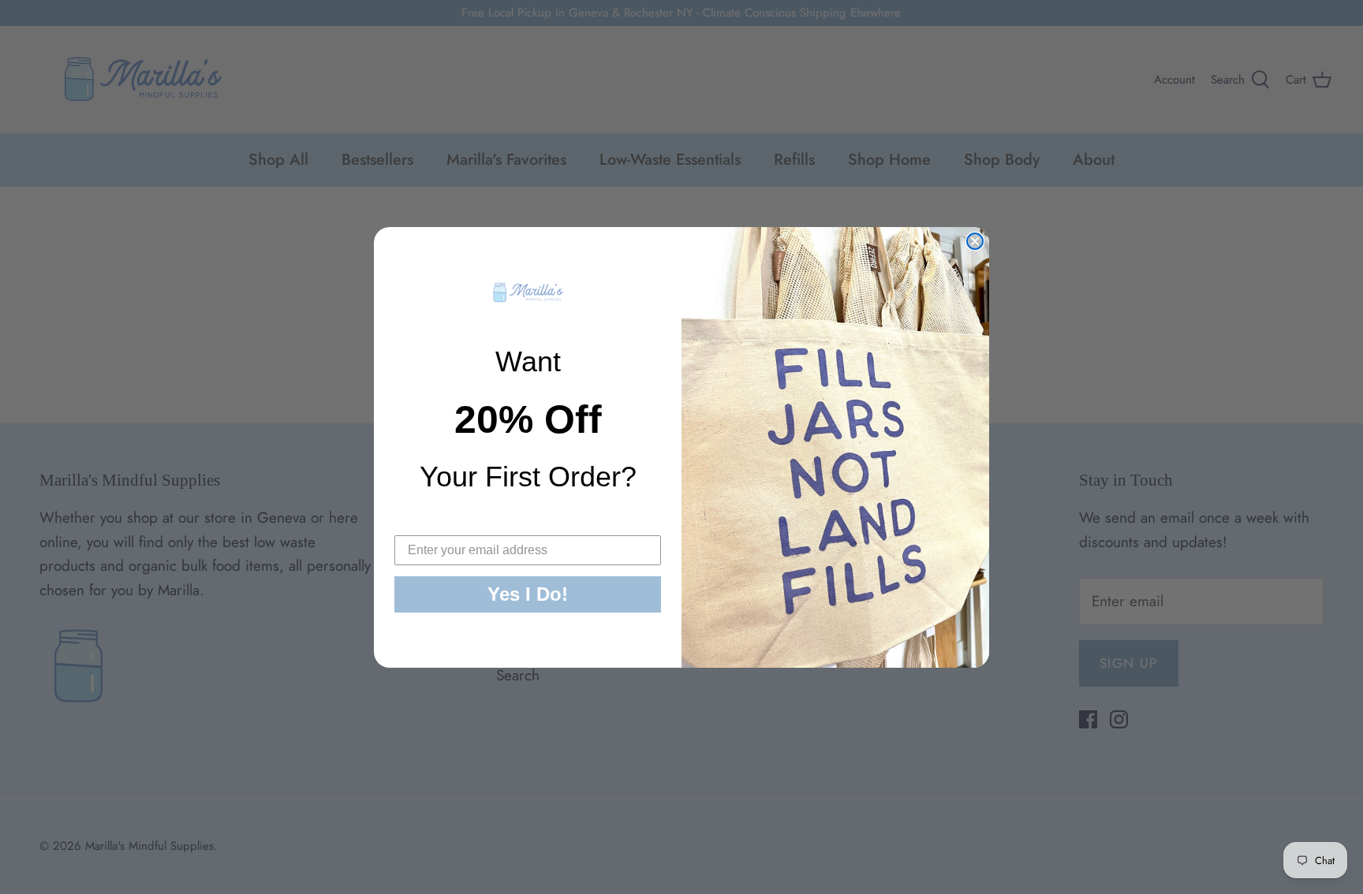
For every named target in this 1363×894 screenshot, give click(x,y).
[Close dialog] (975, 241)
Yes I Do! (527, 594)
